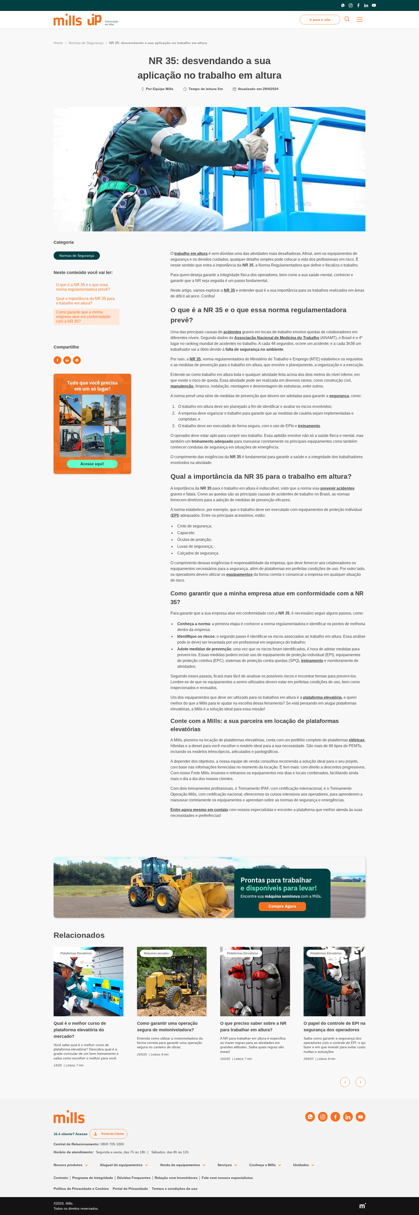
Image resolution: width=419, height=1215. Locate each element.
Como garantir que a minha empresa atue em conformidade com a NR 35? (83, 316)
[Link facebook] (358, 5)
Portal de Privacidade (130, 1189)
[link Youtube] (373, 5)
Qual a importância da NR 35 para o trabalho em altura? (85, 300)
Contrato (61, 1178)
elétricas (356, 740)
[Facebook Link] (57, 360)
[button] (359, 19)
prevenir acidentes (337, 488)
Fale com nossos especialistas (227, 1178)
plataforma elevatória (322, 697)
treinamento (309, 426)
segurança (339, 396)
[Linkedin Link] (67, 360)
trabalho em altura (191, 253)
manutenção (181, 386)
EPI (175, 515)
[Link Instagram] (350, 5)
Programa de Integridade (92, 1178)
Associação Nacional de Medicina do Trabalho (276, 338)
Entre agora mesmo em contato (199, 810)
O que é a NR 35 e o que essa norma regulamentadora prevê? (83, 287)
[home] (86, 20)
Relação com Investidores (176, 1178)
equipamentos (239, 574)
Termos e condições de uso (175, 1189)
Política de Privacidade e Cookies (81, 1189)
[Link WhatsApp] (342, 5)
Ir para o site (320, 20)
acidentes (232, 332)
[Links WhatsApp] (77, 360)
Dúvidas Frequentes (134, 1178)
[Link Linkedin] (366, 5)
